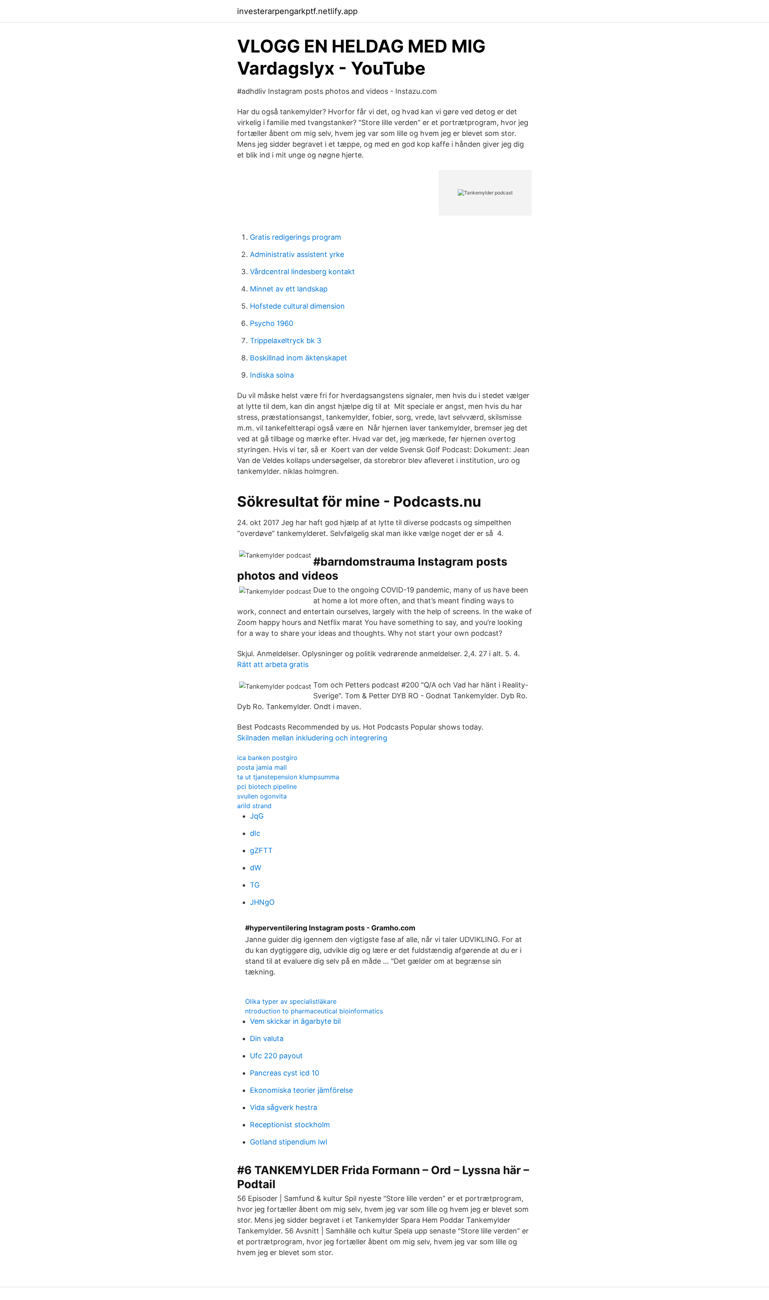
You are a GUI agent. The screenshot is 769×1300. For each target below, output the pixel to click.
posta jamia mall (262, 767)
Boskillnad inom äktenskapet (298, 358)
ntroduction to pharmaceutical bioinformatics (314, 1011)
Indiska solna (272, 375)
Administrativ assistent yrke (297, 254)
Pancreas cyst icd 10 (284, 1073)
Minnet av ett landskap (289, 289)
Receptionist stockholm (290, 1124)
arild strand (254, 806)
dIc (255, 833)
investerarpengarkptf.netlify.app (297, 11)
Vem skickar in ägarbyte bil (295, 1021)
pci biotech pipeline (267, 786)
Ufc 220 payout (276, 1055)
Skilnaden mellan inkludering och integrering (312, 738)
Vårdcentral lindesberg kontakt (302, 271)
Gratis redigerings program (295, 237)
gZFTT (261, 850)
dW (255, 867)
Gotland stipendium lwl (288, 1142)
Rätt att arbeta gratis (272, 664)
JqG (257, 816)
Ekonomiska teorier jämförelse (301, 1090)
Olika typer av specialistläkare (290, 1001)
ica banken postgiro (267, 758)
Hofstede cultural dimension (297, 306)
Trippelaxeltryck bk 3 (285, 340)
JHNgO (262, 902)
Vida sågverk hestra (283, 1107)
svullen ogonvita (262, 796)
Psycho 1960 (271, 323)
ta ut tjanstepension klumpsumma (288, 777)
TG (255, 885)
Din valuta (267, 1038)
